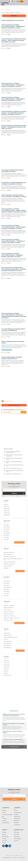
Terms (21, 855)
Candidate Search (17, 816)
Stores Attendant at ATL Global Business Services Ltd (15, 465)
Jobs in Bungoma (7, 533)
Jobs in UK (16, 840)
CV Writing (4, 818)
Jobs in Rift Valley (7, 581)
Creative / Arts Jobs (7, 609)
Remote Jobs (6, 668)
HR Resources (16, 820)
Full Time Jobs (6, 662)
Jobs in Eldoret (6, 535)
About (7, 855)
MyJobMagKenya (22, 857)
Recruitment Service (17, 812)
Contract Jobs (6, 660)
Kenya (10, 1)
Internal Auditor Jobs (7, 645)
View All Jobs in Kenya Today (14, 405)
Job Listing (4, 810)
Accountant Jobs (7, 633)
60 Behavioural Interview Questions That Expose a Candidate (13, 732)
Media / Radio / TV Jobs (8, 620)
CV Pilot (3, 812)
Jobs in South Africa (17, 838)
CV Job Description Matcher (7, 814)
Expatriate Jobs (6, 666)
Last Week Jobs (6, 510)
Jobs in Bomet (6, 531)
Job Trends (4, 820)
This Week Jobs (6, 508)
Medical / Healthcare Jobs (8, 554)
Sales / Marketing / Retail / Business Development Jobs (13, 559)
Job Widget (4, 832)
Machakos (8, 34)
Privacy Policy (16, 855)
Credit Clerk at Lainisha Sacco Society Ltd (13, 468)
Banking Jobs (6, 568)
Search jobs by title (19, 650)
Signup (21, 1)
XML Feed (4, 834)
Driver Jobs (6, 639)
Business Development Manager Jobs (10, 637)
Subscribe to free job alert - (13, 409)
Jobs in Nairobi (6, 524)
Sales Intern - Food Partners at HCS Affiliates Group (14, 462)
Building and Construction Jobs (9, 563)
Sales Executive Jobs (7, 635)
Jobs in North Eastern (8, 587)
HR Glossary (16, 822)
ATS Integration (17, 818)
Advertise (4, 842)
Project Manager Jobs (8, 643)
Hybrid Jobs (6, 671)
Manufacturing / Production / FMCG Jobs (11, 617)
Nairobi (8, 336)
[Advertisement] (14, 66)
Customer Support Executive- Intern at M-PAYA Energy (14, 471)
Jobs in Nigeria (17, 836)
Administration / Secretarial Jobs (10, 556)
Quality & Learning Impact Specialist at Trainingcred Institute (13, 452)
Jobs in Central (6, 593)
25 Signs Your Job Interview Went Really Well (12, 739)
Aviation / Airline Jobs (8, 566)
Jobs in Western (6, 583)
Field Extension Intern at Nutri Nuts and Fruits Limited (14, 459)
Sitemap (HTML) (5, 836)
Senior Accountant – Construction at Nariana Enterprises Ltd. (14, 455)
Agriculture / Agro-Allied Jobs (9, 561)
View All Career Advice (14, 746)
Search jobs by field (19, 571)
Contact (11, 855)
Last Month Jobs (7, 514)
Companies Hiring (5, 822)
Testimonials (4, 838)
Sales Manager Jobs (7, 647)
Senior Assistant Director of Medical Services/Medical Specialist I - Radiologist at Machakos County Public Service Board (12, 255)
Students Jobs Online (7, 675)
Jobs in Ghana (16, 832)
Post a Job (16, 810)
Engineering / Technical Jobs (9, 552)
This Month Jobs (7, 512)
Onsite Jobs (6, 673)
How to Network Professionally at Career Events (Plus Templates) (13, 724)
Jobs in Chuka (6, 539)
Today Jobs (6, 504)
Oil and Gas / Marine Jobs (8, 613)
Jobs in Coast (6, 595)
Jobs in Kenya (16, 834)
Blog (3, 816)
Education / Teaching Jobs (8, 611)
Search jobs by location (19, 542)
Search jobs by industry (19, 623)
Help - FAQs (4, 840)
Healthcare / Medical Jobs (8, 607)
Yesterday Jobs (6, 506)
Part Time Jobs (6, 664)
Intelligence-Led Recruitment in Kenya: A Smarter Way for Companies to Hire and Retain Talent (14, 715)
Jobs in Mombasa (7, 526)
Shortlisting (16, 814)
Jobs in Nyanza (6, 589)
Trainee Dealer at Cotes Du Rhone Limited (13, 473)
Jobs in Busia (6, 537)
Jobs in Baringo (6, 529)
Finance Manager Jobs (8, 641)
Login (18, 1)
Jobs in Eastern (6, 585)
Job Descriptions (17, 824)
